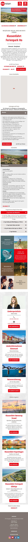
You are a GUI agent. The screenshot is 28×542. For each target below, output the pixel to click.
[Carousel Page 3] (14, 162)
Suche (20, 5)
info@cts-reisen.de (14, 525)
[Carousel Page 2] (13, 162)
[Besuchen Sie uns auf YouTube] (12, 537)
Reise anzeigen (13, 432)
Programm (5, 69)
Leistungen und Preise (9, 66)
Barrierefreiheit (14, 528)
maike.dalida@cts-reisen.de (14, 323)
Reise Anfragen (21, 69)
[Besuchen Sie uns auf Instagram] (10, 537)
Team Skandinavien (13, 326)
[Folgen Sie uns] (15, 537)
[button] (14, 88)
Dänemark (13, 508)
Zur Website (5, 206)
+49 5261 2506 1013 (14, 318)
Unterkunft (20, 66)
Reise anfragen (6, 144)
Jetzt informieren (13, 360)
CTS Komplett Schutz (14, 390)
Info (12, 69)
